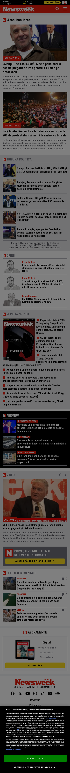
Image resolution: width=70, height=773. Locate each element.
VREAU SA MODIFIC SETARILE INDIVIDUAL (35, 767)
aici (18, 729)
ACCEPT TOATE (35, 758)
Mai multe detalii (51, 718)
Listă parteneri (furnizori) (13, 749)
